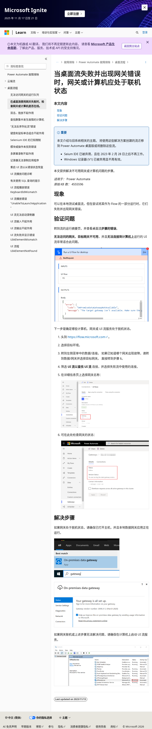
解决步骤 (62, 120)
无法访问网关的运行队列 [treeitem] (24, 94)
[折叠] (46, 59)
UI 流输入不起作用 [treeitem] (21, 221)
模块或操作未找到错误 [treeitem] (23, 146)
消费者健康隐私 (79, 726)
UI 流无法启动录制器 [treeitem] (22, 214)
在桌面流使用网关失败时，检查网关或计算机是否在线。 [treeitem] (27, 104)
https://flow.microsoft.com (86, 337)
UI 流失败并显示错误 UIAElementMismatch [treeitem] (23, 237)
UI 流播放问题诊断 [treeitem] (21, 174)
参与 (51, 726)
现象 (59, 110)
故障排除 (69, 62)
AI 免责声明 (10, 726)
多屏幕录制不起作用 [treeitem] (22, 153)
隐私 (60, 726)
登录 (145, 32)
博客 (38, 726)
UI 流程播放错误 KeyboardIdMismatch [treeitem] (23, 190)
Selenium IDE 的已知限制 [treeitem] (25, 140)
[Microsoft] (6, 32)
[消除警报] (145, 7)
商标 (113, 726)
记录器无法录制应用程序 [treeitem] (24, 160)
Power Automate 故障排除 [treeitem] (23, 74)
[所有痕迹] (57, 62)
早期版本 (26, 726)
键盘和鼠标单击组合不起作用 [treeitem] (27, 133)
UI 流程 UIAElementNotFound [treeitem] (23, 248)
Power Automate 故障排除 (94, 62)
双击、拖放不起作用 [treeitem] (22, 113)
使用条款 (101, 726)
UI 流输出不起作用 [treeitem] (21, 228)
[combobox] (25, 66)
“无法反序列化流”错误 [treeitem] (23, 126)
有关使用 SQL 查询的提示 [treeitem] (25, 180)
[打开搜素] (137, 32)
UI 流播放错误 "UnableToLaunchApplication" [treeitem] (28, 203)
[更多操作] (146, 62)
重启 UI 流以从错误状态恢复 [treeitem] (26, 167)
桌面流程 (120, 62)
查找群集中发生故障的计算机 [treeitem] (27, 119)
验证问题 (62, 115)
